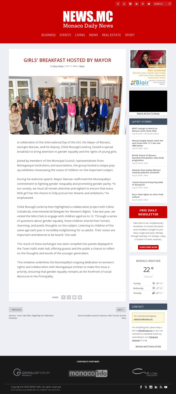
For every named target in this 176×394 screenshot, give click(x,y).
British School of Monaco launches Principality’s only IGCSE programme (148, 158)
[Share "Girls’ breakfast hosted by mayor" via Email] (74, 297)
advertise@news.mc (143, 319)
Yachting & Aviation (151, 133)
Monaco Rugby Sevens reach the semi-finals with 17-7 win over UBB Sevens (147, 143)
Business (48, 35)
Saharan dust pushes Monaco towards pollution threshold (146, 171)
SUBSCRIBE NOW (148, 247)
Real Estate (111, 35)
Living (80, 35)
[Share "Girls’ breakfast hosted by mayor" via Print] (80, 297)
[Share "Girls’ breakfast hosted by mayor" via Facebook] (63, 297)
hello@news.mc (145, 330)
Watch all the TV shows (148, 113)
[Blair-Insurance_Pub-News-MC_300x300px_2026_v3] (148, 85)
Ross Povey (58, 66)
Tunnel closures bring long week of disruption (147, 183)
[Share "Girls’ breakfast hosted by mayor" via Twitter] (69, 297)
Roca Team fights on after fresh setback (147, 195)
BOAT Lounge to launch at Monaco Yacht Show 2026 (144, 129)
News (93, 35)
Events (65, 35)
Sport (130, 35)
